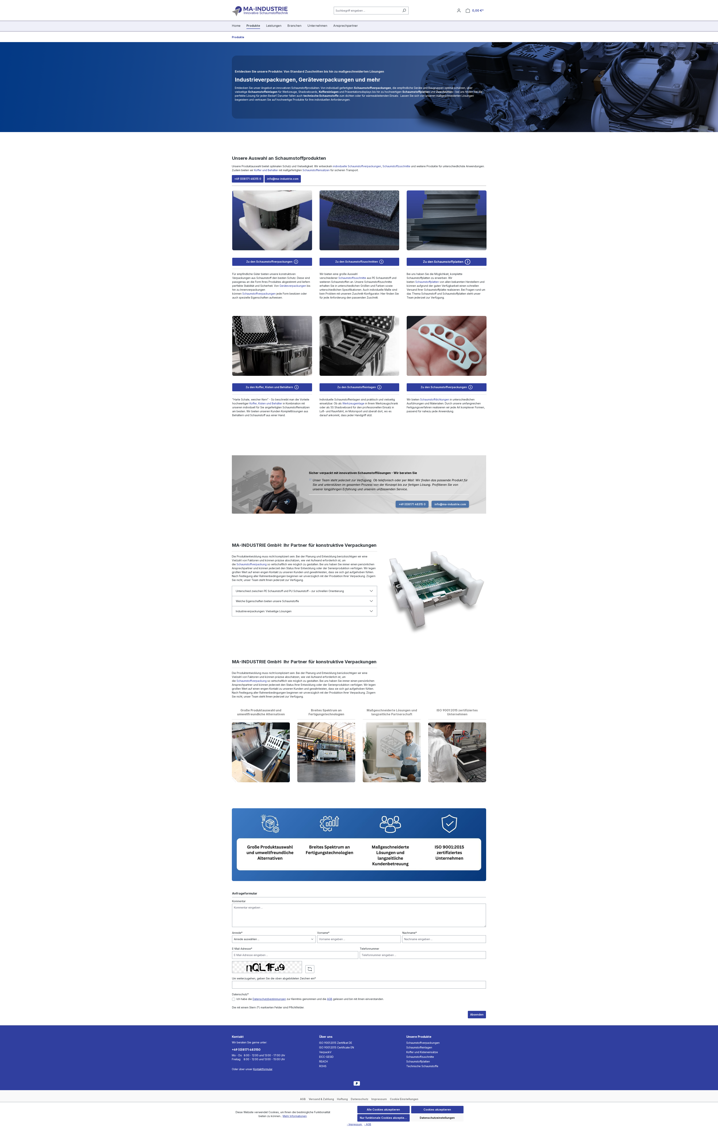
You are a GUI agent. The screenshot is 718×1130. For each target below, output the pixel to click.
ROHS (322, 1066)
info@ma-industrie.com (282, 178)
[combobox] (367, 10)
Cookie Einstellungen (404, 1099)
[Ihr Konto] (458, 10)
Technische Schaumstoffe (422, 1066)
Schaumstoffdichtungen (434, 399)
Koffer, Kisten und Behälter (265, 403)
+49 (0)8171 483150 (246, 1049)
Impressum (379, 1099)
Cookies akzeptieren (437, 1109)
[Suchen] (404, 10)
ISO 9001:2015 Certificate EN (336, 1047)
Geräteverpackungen (293, 285)
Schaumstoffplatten (427, 281)
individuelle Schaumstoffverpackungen (357, 166)
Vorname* (323, 932)
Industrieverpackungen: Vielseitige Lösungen (264, 611)
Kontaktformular (262, 1069)
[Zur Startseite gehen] (260, 11)
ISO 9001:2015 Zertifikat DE (335, 1042)
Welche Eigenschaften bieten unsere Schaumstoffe (267, 601)
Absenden (477, 1014)
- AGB (367, 1124)
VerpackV (325, 1052)
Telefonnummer (369, 948)
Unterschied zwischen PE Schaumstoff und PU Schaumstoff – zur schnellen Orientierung (290, 591)
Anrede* (237, 932)
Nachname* (409, 932)
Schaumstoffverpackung (252, 564)
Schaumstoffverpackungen (259, 293)
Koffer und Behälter (266, 170)
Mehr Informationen (295, 1116)
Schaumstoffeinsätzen (316, 170)
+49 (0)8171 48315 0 (247, 178)
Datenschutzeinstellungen (437, 1117)
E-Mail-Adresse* (242, 948)
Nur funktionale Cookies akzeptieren (384, 1117)
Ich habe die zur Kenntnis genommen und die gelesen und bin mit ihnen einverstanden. (310, 999)
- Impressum (355, 1124)
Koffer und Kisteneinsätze (422, 1052)
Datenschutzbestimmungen (269, 999)
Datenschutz (359, 1099)
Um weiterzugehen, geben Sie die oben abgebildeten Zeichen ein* (274, 978)
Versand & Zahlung (321, 1099)
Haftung (342, 1099)
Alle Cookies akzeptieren (383, 1109)
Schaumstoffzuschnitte (396, 166)
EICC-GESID (326, 1056)
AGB (329, 999)
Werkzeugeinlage (353, 403)
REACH (323, 1061)
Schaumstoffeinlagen (419, 1047)
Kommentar (239, 901)
